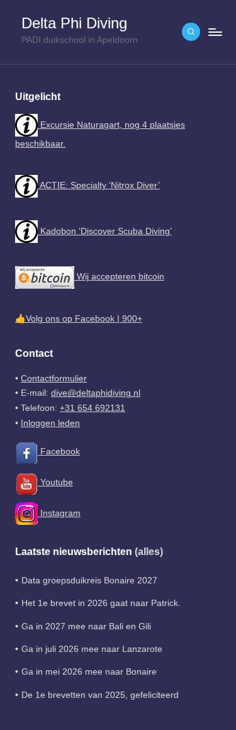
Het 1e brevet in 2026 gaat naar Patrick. (101, 603)
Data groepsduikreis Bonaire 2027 (89, 580)
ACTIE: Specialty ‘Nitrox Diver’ (99, 185)
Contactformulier (54, 378)
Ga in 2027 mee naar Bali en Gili (86, 626)
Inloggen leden (50, 423)
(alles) (149, 551)
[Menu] (214, 31)
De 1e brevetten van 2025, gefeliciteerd (100, 695)
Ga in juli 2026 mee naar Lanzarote (91, 649)
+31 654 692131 (92, 408)
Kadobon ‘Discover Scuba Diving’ (105, 231)
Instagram (59, 513)
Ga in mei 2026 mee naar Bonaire (89, 672)
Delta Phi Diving (74, 23)
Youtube (55, 482)
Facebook (59, 451)
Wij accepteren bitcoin (119, 276)
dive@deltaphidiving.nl (95, 393)
